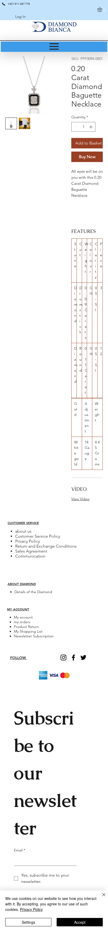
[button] (102, 9)
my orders (22, 622)
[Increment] (91, 126)
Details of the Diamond (33, 591)
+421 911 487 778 (19, 3)
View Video (80, 499)
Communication (30, 556)
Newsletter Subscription (34, 636)
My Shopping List (28, 631)
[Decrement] (75, 126)
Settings (28, 922)
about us (23, 531)
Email (19, 850)
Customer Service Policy (37, 536)
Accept (79, 922)
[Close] (100, 898)
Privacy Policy (27, 541)
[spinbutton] (83, 126)
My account (23, 617)
